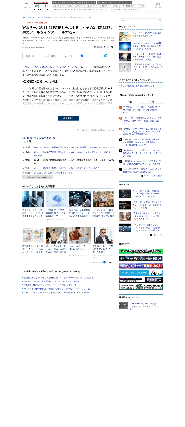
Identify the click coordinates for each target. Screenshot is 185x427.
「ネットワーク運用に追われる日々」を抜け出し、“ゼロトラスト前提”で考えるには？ (142, 121)
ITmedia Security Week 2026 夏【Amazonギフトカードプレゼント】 (144, 306)
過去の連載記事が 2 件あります (40, 177)
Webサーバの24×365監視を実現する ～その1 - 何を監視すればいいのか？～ (68, 168)
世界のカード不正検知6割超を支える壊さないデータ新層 (103, 249)
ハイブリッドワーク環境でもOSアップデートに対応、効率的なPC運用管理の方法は (147, 57)
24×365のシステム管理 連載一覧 (39, 138)
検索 (160, 20)
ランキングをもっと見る (153, 176)
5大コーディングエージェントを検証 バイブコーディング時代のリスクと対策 (147, 205)
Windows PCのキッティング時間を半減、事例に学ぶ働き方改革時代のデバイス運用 (147, 46)
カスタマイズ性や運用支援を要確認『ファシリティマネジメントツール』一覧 (57, 289)
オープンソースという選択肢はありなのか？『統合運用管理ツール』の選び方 (57, 292)
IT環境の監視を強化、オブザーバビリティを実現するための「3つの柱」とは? (147, 67)
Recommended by (96, 262)
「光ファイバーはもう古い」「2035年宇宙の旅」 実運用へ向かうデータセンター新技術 (147, 228)
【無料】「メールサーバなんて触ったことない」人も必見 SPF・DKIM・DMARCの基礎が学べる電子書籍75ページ (142, 131)
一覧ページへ (157, 235)
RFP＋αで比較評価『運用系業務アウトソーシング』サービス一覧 (51, 281)
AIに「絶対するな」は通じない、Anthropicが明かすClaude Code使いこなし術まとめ (146, 193)
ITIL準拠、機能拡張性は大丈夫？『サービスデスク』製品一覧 (50, 285)
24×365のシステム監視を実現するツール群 (53, 173)
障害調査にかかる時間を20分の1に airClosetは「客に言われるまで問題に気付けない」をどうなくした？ (32, 252)
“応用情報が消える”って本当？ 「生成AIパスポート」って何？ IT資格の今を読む (148, 216)
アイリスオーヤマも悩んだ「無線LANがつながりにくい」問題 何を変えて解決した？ (142, 110)
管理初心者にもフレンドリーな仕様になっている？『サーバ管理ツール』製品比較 (59, 278)
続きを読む (68, 118)
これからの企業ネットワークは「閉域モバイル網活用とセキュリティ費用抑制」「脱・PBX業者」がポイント (142, 142)
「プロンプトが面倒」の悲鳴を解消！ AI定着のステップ (56, 213)
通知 (53, 56)
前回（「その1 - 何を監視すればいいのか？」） (49, 67)
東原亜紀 (98, 47)
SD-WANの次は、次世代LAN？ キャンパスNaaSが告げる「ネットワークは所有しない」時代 (142, 153)
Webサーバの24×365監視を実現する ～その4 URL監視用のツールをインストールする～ (74, 147)
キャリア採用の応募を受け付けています (138, 86)
